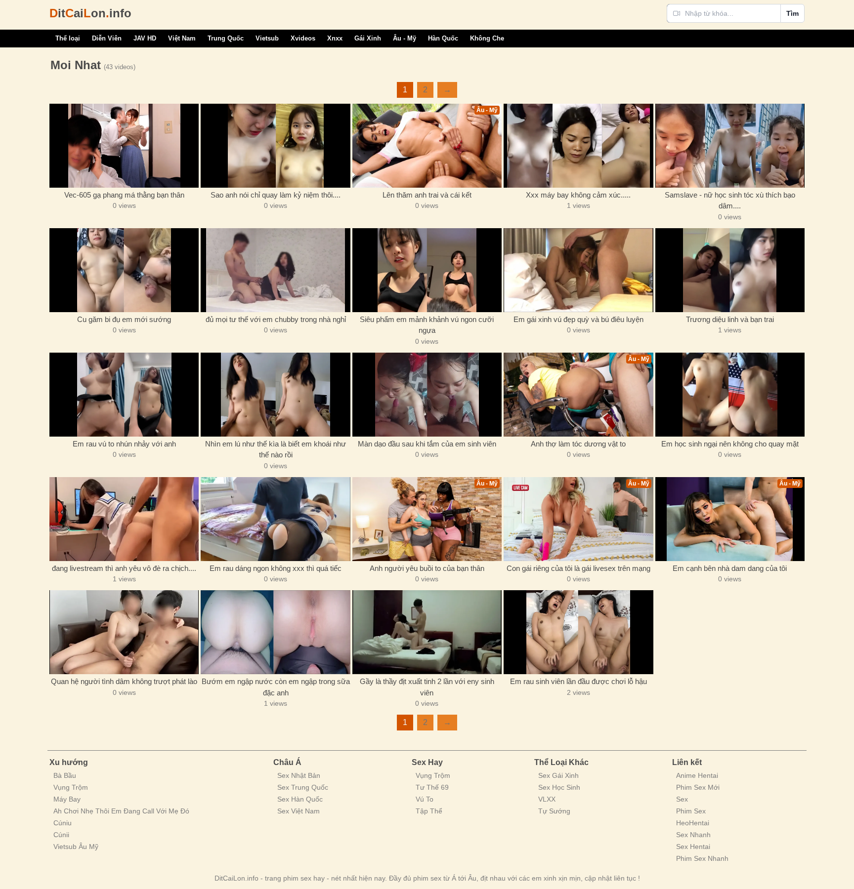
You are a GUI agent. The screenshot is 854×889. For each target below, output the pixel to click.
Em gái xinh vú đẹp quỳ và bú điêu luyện (578, 319)
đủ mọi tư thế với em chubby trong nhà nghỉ (276, 319)
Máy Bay (67, 799)
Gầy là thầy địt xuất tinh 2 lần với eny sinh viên (427, 687)
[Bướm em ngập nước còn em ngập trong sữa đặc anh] (275, 632)
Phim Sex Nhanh (702, 858)
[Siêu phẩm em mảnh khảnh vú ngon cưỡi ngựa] (427, 270)
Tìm (792, 13)
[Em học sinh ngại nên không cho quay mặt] (730, 395)
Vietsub (267, 38)
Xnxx (334, 38)
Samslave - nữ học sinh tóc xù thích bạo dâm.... (730, 200)
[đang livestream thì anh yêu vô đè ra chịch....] (124, 519)
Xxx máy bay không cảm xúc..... (578, 195)
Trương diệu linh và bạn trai (730, 319)
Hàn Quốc (443, 38)
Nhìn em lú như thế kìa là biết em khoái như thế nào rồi (275, 449)
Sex (682, 799)
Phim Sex (691, 811)
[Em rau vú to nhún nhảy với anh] (124, 395)
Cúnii (61, 835)
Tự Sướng (554, 811)
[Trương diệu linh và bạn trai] (730, 270)
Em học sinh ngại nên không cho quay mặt (730, 444)
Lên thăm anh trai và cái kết (427, 195)
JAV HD (144, 38)
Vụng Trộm (70, 787)
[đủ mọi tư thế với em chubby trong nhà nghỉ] (275, 270)
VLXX (546, 799)
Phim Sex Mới (698, 787)
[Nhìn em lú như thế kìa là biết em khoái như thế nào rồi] (275, 395)
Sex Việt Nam (298, 811)
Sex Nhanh (693, 835)
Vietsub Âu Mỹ (75, 846)
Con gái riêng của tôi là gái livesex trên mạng (578, 568)
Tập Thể (429, 811)
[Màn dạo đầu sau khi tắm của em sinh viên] (427, 395)
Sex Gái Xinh (558, 775)
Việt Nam (182, 38)
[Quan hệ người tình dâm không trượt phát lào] (124, 632)
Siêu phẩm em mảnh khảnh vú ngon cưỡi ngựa (427, 325)
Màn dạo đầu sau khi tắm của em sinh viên (427, 444)
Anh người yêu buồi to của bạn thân (427, 568)
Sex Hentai (693, 846)
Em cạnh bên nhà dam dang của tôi (730, 568)
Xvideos (303, 38)
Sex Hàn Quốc (300, 799)
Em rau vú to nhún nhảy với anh (124, 444)
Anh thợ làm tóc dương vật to (578, 444)
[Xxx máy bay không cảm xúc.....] (578, 146)
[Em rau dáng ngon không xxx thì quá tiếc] (275, 519)
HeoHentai (692, 823)
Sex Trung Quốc (302, 787)
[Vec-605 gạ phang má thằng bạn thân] (124, 146)
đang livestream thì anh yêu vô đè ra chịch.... (124, 568)
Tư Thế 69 (432, 787)
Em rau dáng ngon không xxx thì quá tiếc (276, 568)
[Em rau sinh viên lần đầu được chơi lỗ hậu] (578, 632)
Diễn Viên (107, 38)
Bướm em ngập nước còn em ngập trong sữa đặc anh (276, 687)
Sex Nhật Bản (298, 775)
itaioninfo (90, 13)
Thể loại (67, 38)
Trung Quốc (226, 38)
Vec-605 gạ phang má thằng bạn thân (124, 195)
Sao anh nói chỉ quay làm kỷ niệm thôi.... (276, 195)
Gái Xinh (367, 38)
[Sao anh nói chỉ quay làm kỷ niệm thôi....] (275, 146)
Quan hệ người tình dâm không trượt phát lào (124, 681)
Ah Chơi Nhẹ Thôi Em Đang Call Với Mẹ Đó (121, 811)
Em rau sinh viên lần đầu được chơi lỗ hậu (578, 681)
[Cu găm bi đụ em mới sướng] (124, 270)
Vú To (424, 799)
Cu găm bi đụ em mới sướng (124, 319)
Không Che (487, 38)
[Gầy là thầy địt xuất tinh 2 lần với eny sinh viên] (427, 632)
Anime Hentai (697, 775)
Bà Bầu (64, 775)
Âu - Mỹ (404, 38)
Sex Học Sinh (559, 787)
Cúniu (62, 823)
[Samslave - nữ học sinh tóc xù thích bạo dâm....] (730, 146)
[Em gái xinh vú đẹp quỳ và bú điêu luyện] (578, 270)
